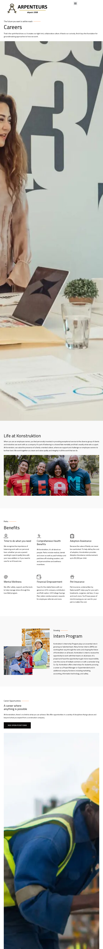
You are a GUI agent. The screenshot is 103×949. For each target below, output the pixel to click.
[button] (75, 3)
